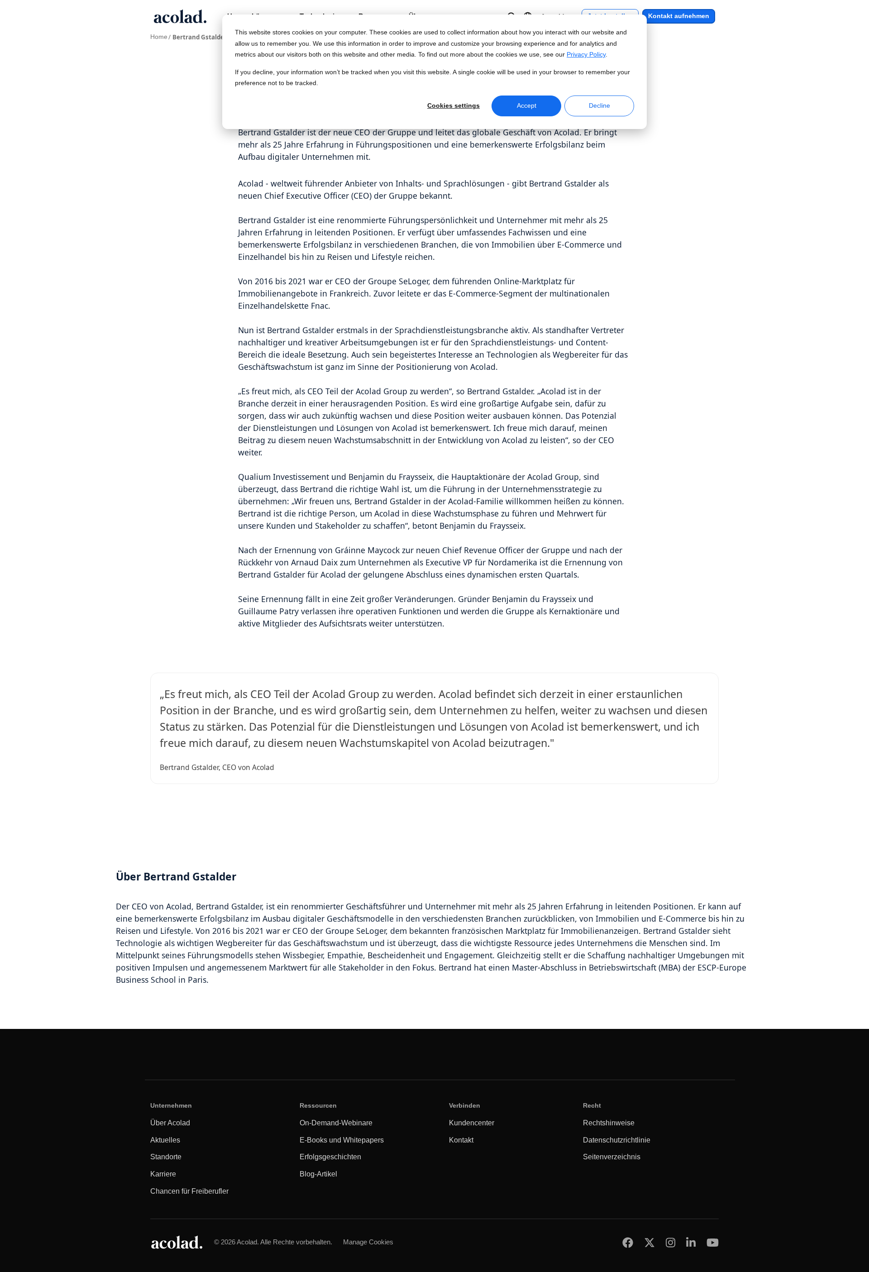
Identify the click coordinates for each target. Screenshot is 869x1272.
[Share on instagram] (670, 1242)
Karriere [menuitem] (163, 1174)
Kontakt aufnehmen (678, 16)
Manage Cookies (368, 1242)
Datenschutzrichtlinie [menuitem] (616, 1140)
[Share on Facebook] (627, 1242)
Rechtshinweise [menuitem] (609, 1123)
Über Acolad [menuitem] (170, 1123)
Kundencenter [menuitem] (471, 1123)
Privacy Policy (586, 54)
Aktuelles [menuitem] (165, 1140)
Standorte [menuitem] (165, 1157)
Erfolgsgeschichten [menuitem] (330, 1157)
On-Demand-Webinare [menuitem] (336, 1123)
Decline (599, 105)
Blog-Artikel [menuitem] (318, 1174)
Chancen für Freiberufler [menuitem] (189, 1191)
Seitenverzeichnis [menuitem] (611, 1157)
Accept (526, 105)
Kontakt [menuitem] (461, 1140)
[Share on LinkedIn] (691, 1242)
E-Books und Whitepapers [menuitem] (342, 1140)
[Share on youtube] (713, 1242)
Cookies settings (453, 105)
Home (158, 36)
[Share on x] (649, 1242)
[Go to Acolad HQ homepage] (180, 16)
